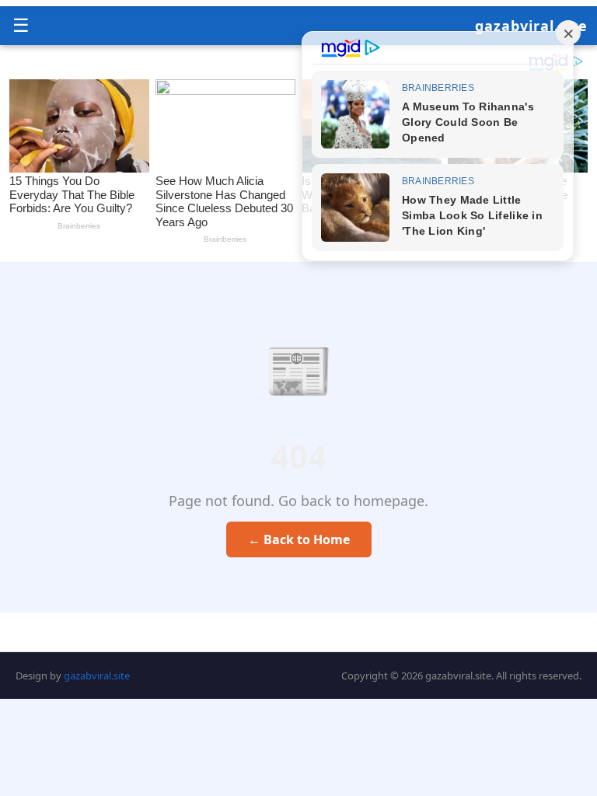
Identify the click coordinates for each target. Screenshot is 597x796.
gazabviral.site (531, 25)
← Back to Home (299, 539)
